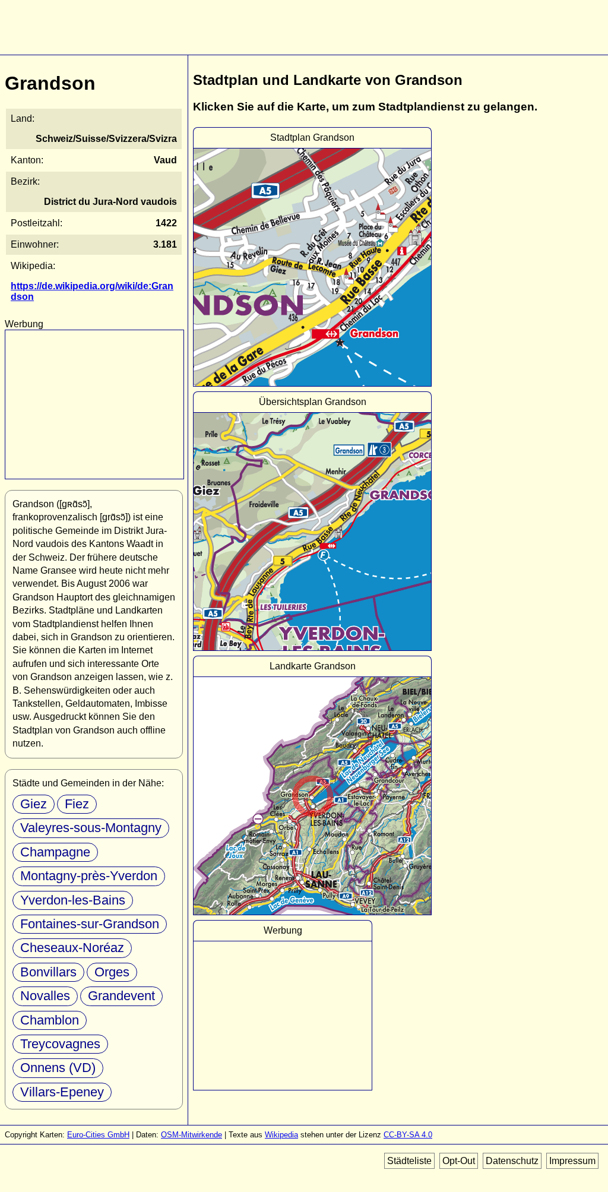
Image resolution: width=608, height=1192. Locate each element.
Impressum (572, 1161)
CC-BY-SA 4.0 (408, 1134)
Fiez (77, 803)
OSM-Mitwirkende (191, 1134)
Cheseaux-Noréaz (72, 947)
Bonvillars (48, 972)
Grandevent (121, 995)
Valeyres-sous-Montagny (91, 827)
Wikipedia (281, 1134)
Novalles (45, 995)
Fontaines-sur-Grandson (89, 923)
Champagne (55, 852)
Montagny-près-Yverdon (88, 875)
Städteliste (409, 1161)
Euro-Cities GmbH (98, 1134)
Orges (111, 972)
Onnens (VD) (58, 1067)
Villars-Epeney (62, 1092)
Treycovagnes (60, 1043)
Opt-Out (458, 1161)
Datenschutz (512, 1161)
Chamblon (49, 1020)
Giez (33, 803)
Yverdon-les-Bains (72, 900)
